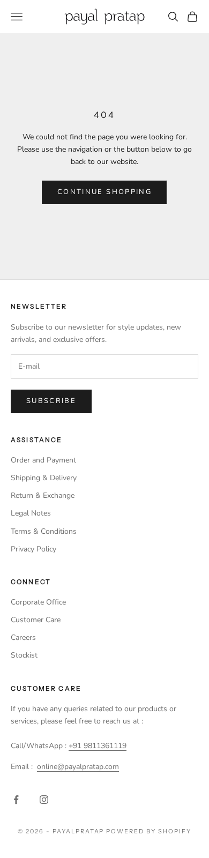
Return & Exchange (42, 495)
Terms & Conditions (44, 531)
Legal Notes (31, 513)
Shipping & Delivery (44, 478)
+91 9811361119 (97, 746)
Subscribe (51, 401)
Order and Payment (43, 460)
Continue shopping (104, 192)
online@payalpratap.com (78, 767)
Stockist (24, 655)
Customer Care (36, 620)
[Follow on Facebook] (16, 799)
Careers (23, 637)
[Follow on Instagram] (44, 799)
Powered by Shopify (148, 831)
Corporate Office (38, 602)
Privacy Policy (33, 549)
